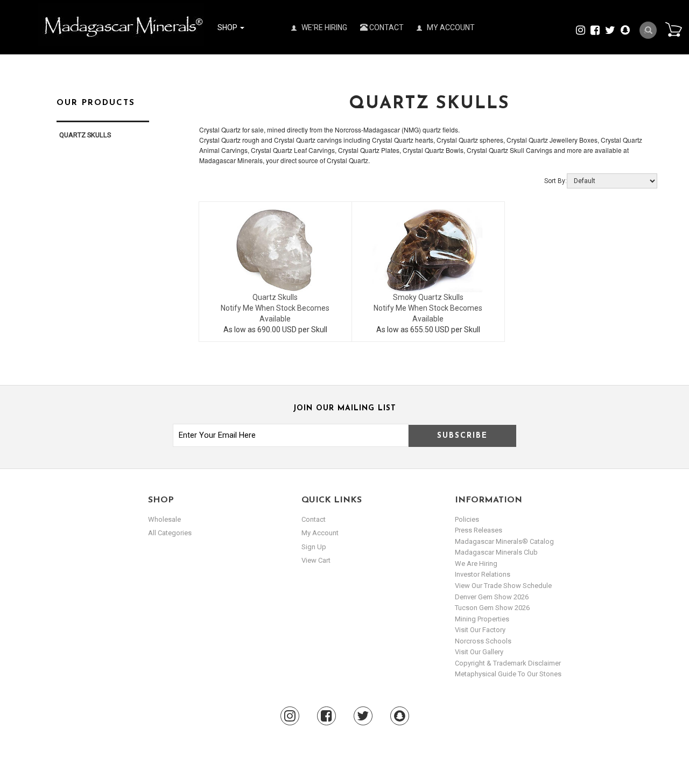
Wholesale (164, 519)
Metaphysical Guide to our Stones (508, 674)
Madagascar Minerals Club (496, 552)
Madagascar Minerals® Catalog (504, 541)
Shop (228, 27)
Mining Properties (482, 619)
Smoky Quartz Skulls (428, 297)
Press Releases (478, 530)
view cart (316, 560)
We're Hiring (323, 27)
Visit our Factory (480, 630)
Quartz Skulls (275, 297)
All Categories (170, 533)
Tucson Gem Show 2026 (492, 608)
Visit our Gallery (479, 652)
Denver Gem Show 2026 (492, 597)
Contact (386, 27)
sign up (313, 547)
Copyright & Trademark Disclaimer (508, 663)
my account (320, 533)
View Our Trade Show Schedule (503, 586)
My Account (450, 27)
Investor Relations (482, 574)
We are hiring (476, 563)
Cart (673, 29)
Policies (467, 519)
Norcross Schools (483, 641)
